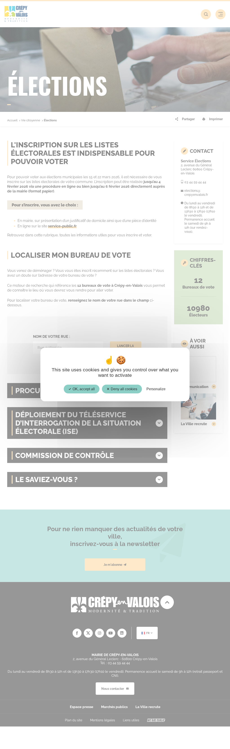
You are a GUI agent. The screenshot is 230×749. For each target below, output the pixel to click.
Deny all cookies (123, 389)
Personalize (156, 389)
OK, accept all (83, 389)
